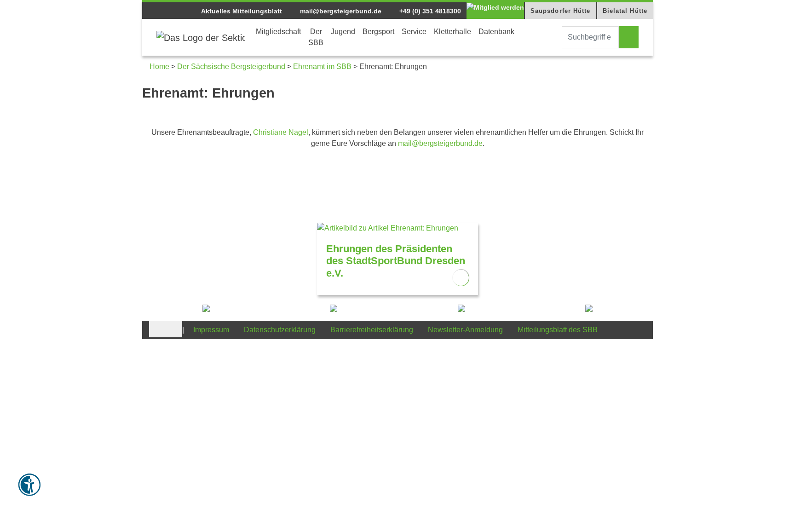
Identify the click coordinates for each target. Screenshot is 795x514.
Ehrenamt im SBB (322, 66)
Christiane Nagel (280, 132)
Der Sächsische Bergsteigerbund (231, 66)
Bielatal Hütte (625, 10)
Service (414, 31)
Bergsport (378, 31)
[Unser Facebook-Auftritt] (157, 328)
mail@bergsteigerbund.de (339, 11)
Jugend (343, 31)
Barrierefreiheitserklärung (371, 330)
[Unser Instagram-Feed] (174, 328)
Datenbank (496, 31)
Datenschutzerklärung (280, 330)
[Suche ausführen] (629, 37)
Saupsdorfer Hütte (560, 10)
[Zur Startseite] (200, 37)
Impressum (211, 330)
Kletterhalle (452, 31)
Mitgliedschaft (278, 31)
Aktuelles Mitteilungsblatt (241, 11)
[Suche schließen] (553, 37)
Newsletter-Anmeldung (465, 330)
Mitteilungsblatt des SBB (558, 330)
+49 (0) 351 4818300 (429, 11)
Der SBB (315, 37)
